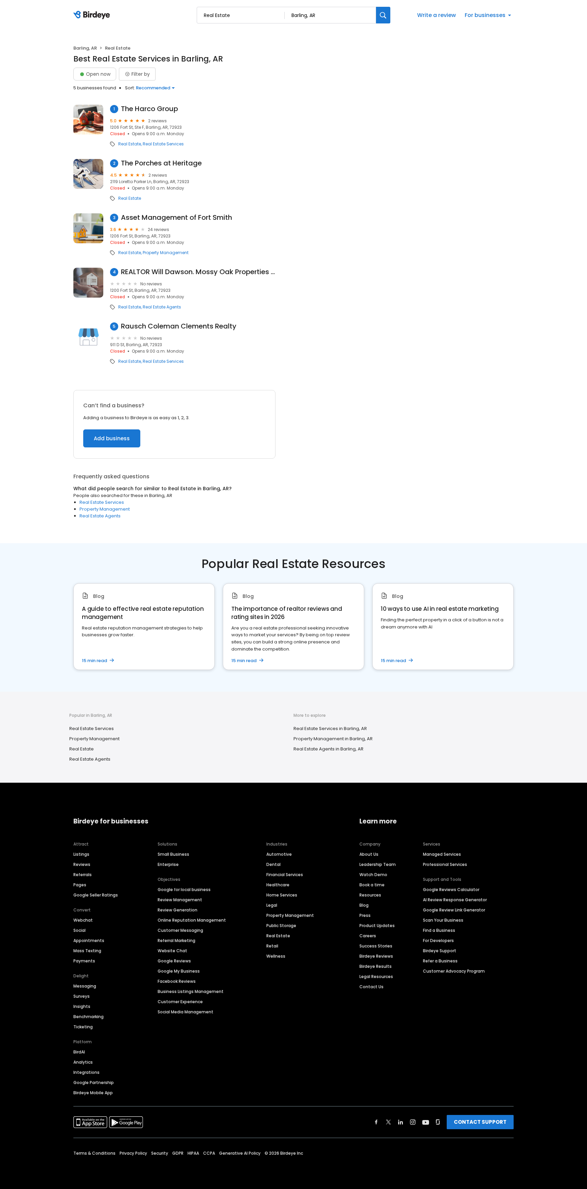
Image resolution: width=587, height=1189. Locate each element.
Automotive (279, 854)
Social (79, 930)
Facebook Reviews (177, 981)
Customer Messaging (180, 930)
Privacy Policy (133, 1153)
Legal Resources (376, 976)
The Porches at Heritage (161, 163)
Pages (79, 885)
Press (365, 915)
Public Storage (281, 925)
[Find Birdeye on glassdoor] (438, 1122)
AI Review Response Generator (455, 900)
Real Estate (129, 144)
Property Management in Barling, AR (333, 738)
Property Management (166, 252)
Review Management (180, 900)
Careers (367, 936)
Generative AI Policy (240, 1153)
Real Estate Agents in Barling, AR (328, 749)
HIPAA (193, 1153)
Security (159, 1153)
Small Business (173, 854)
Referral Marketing (176, 940)
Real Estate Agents (162, 307)
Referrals (82, 874)
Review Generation (177, 910)
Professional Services (445, 864)
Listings (81, 854)
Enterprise (168, 864)
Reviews (81, 864)
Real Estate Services (163, 144)
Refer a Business (440, 961)
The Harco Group (149, 109)
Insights (81, 1006)
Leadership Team (377, 864)
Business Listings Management (191, 991)
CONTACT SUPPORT (480, 1121)
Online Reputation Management (192, 920)
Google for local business (184, 889)
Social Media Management (185, 1012)
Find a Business (439, 930)
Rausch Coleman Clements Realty (178, 326)
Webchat (83, 920)
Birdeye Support (439, 951)
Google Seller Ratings (95, 895)
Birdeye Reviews (376, 956)
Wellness (275, 956)
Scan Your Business (443, 920)
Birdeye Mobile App (93, 1093)
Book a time (372, 885)
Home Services (281, 895)
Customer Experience (180, 1002)
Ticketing (83, 1027)
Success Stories (375, 946)
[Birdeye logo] (92, 15)
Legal (271, 905)
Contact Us (371, 987)
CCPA (209, 1153)
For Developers (438, 940)
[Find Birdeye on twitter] (388, 1122)
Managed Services (442, 854)
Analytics (83, 1062)
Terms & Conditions (94, 1153)
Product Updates (377, 925)
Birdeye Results (375, 966)
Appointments (88, 940)
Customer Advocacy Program (454, 971)
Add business (112, 438)
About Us (368, 854)
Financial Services (284, 874)
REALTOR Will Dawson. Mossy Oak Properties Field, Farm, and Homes (198, 272)
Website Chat (172, 951)
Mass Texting (87, 951)
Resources (370, 895)
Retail (272, 946)
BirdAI (79, 1052)
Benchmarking (88, 1016)
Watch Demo (373, 874)
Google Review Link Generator (454, 910)
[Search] (383, 15)
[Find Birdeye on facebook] (376, 1122)
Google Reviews (174, 961)
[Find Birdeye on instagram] (412, 1122)
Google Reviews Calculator (451, 889)
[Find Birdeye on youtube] (425, 1122)
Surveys (81, 996)
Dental (273, 864)
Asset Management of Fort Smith (176, 217)
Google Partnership (93, 1082)
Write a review (436, 15)
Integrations (86, 1072)
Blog (364, 905)
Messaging (84, 986)
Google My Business (179, 971)
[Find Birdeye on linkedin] (400, 1122)
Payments (84, 961)
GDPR (177, 1153)
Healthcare (277, 885)
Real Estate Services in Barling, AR (330, 728)
